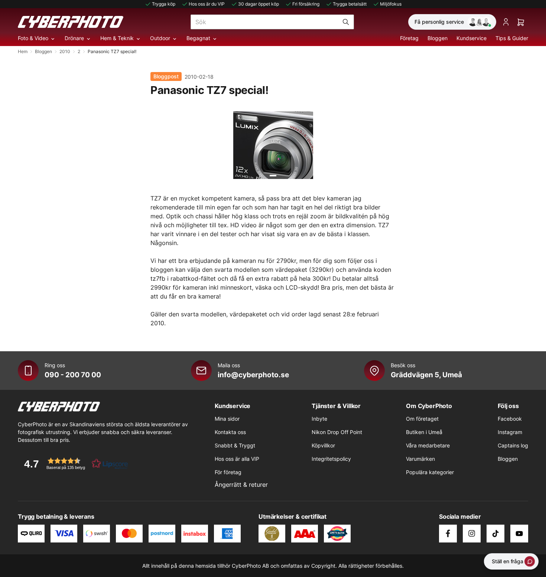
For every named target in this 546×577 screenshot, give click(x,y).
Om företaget (422, 418)
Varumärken (420, 459)
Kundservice (471, 38)
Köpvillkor (323, 445)
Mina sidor (227, 418)
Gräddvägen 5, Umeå (426, 374)
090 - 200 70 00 (73, 374)
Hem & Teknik (117, 38)
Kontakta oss (230, 432)
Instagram (510, 432)
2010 (64, 51)
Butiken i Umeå (424, 432)
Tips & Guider (511, 38)
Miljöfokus (391, 4)
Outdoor (160, 38)
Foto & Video (33, 38)
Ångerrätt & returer (241, 484)
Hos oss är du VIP (207, 4)
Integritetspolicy (331, 459)
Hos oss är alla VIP (237, 459)
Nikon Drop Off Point (337, 432)
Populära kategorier (430, 472)
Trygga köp (163, 4)
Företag (409, 38)
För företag (228, 472)
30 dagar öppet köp (258, 4)
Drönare (74, 38)
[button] (73, 463)
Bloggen (438, 38)
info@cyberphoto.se (253, 374)
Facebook (510, 418)
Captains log (513, 445)
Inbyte (319, 418)
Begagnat (198, 38)
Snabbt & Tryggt (235, 445)
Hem (22, 51)
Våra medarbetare (428, 445)
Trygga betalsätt (350, 4)
